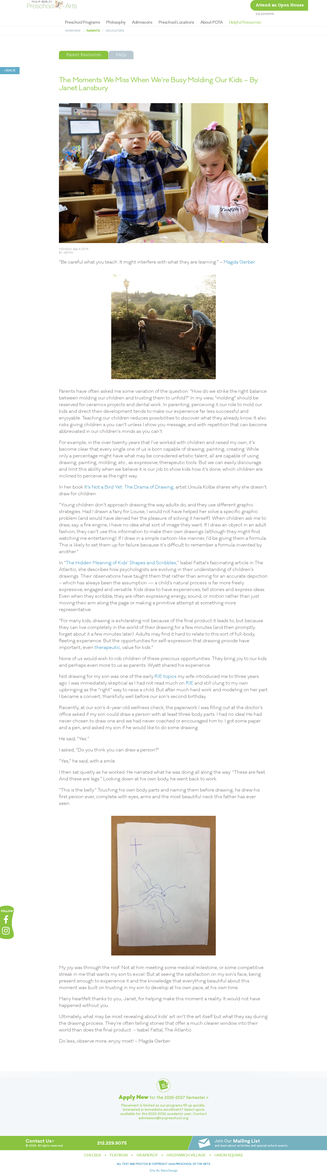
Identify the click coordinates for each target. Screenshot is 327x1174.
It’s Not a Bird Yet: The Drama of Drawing (129, 487)
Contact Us (39, 1141)
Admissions (142, 22)
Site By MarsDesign (164, 1170)
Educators (115, 30)
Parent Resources (83, 55)
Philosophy (115, 22)
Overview (73, 30)
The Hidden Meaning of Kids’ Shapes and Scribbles (121, 563)
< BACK (10, 70)
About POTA (211, 22)
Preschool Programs (82, 22)
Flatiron (119, 1155)
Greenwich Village (186, 1155)
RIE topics (165, 676)
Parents (93, 30)
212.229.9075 (265, 14)
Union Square (229, 1155)
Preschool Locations (176, 22)
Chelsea (92, 1155)
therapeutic (107, 647)
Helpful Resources (245, 22)
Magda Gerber (239, 262)
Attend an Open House (280, 5)
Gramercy (147, 1155)
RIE (189, 683)
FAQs (121, 55)
